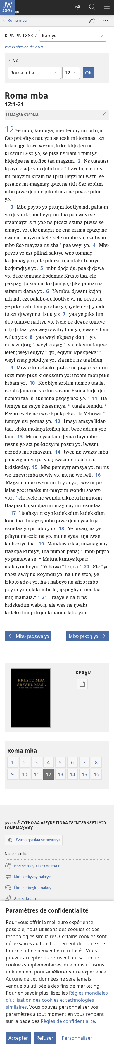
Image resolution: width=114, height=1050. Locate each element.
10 (33, 383)
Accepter (18, 1038)
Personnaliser (77, 1038)
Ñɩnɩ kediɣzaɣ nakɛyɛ (28, 877)
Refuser (44, 1038)
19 (42, 543)
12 (9, 129)
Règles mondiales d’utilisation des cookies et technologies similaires (57, 1000)
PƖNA (13, 60)
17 (14, 513)
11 (95, 398)
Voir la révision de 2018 (24, 46)
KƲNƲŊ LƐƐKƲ (21, 35)
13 (20, 436)
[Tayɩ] (92, 20)
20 (87, 566)
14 (58, 451)
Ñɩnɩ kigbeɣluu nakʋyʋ (29, 888)
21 (45, 597)
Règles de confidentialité (68, 1021)
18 (62, 528)
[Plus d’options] (105, 20)
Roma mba (17, 20)
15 (35, 467)
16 (98, 474)
